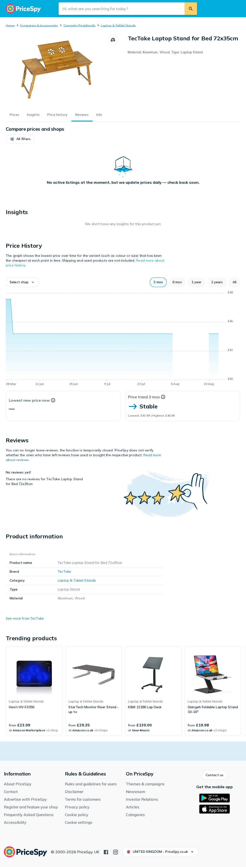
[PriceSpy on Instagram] (115, 851)
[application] (123, 339)
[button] (20, 139)
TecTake (64, 571)
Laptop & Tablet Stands (118, 25)
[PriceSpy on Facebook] (106, 851)
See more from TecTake (25, 618)
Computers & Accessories (39, 25)
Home (10, 25)
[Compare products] (113, 40)
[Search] (190, 8)
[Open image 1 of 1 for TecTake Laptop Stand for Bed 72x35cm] (57, 71)
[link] (34, 691)
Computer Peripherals (79, 25)
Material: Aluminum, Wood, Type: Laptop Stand (165, 52)
